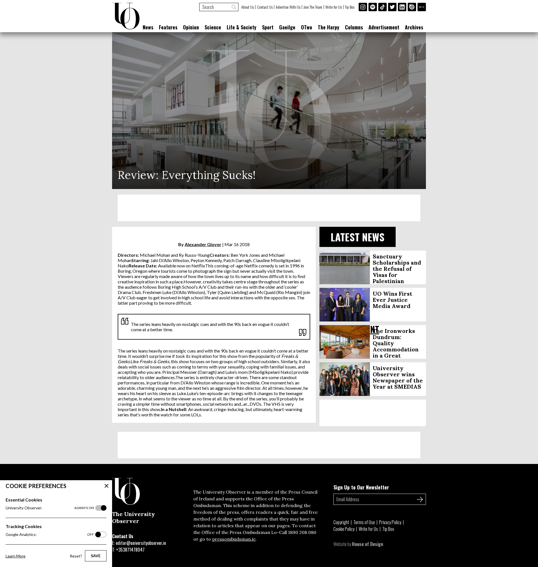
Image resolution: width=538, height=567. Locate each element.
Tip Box (349, 7)
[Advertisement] (269, 208)
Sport (267, 27)
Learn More (15, 556)
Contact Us (265, 7)
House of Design (367, 544)
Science (213, 27)
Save (96, 555)
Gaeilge (287, 27)
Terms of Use (364, 522)
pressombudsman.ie (234, 539)
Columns (354, 27)
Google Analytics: (50, 534)
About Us (247, 7)
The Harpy (328, 27)
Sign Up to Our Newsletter (361, 487)
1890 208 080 (302, 532)
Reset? (76, 556)
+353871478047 (130, 549)
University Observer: (50, 507)
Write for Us (333, 7)
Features (168, 27)
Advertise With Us (288, 7)
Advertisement (383, 27)
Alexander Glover (203, 244)
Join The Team (312, 7)
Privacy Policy (390, 522)
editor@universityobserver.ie (141, 543)
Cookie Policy (343, 529)
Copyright (341, 522)
